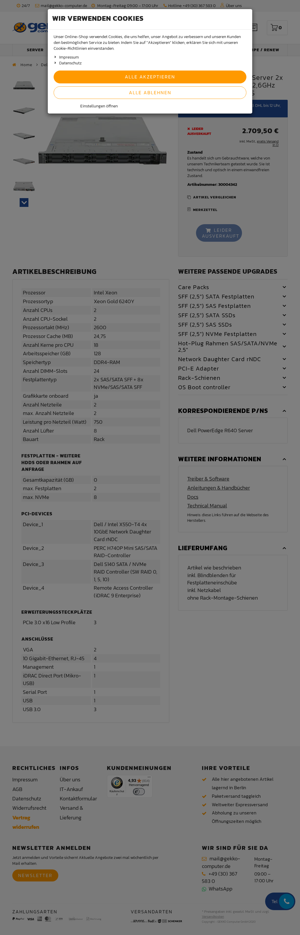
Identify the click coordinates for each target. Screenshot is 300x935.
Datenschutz (70, 63)
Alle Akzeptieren (150, 76)
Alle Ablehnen (150, 92)
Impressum (69, 57)
